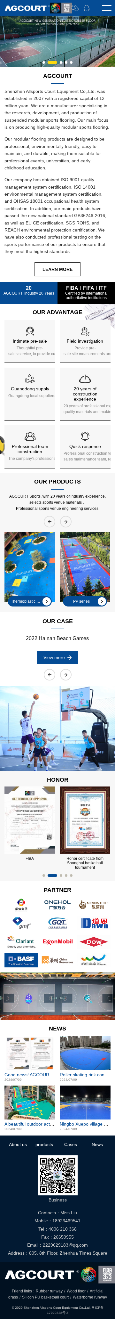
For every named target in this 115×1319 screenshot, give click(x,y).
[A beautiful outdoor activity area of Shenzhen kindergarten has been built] (29, 1103)
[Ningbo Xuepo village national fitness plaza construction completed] (85, 1103)
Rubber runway (49, 1291)
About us (18, 1144)
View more (54, 657)
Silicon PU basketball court (45, 1297)
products (44, 1144)
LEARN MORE (57, 269)
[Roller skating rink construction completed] (85, 1053)
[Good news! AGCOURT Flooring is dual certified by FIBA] (29, 1053)
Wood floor (76, 1291)
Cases (70, 1144)
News (97, 1144)
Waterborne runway (90, 1297)
